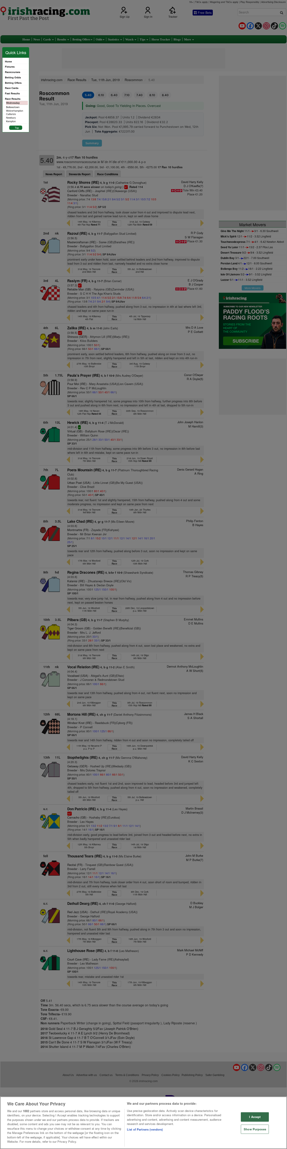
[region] (143, 1122)
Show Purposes (255, 1129)
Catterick (11, 114)
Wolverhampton (14, 110)
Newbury (11, 117)
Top (17, 127)
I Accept (255, 1117)
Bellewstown (13, 107)
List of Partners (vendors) (145, 1129)
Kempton (11, 121)
